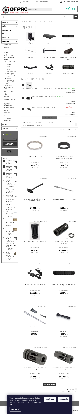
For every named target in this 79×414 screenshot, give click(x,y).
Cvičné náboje (9, 85)
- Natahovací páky (11, 71)
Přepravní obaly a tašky (9, 88)
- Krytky (8, 66)
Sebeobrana (8, 113)
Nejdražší (50, 122)
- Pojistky (8, 78)
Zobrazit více (48, 118)
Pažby (6, 94)
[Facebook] (2, 2)
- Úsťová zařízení (11, 80)
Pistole (11, 17)
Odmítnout (50, 399)
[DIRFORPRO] (15, 9)
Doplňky (64, 17)
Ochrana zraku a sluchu (9, 100)
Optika (6, 52)
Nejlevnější (39, 122)
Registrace (74, 2)
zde (11, 404)
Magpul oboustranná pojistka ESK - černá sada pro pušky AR (48, 89)
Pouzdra (6, 47)
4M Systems (7, 118)
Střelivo (53, 17)
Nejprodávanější (28, 125)
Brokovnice (31, 17)
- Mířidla (8, 64)
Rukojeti (7, 110)
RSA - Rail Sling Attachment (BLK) (47, 96)
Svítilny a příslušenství (8, 104)
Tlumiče (42, 17)
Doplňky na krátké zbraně (10, 82)
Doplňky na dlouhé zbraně (10, 62)
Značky (5, 128)
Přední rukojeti (9, 107)
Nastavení (15, 409)
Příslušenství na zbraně (9, 58)
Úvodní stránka (3, 17)
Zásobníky (7, 50)
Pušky (20, 17)
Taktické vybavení (9, 91)
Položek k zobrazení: (9, 144)
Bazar (4, 124)
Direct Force (8, 45)
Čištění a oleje (8, 55)
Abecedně (40, 125)
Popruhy (6, 96)
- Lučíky (8, 76)
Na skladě (8, 134)
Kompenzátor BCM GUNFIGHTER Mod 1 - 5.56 (52, 107)
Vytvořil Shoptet (73, 410)
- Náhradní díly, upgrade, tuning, (10, 74)
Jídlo (5, 115)
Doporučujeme (27, 122)
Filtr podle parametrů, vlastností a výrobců (9, 152)
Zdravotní (7, 120)
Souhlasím (63, 399)
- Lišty (8, 68)
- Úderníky (9, 69)
